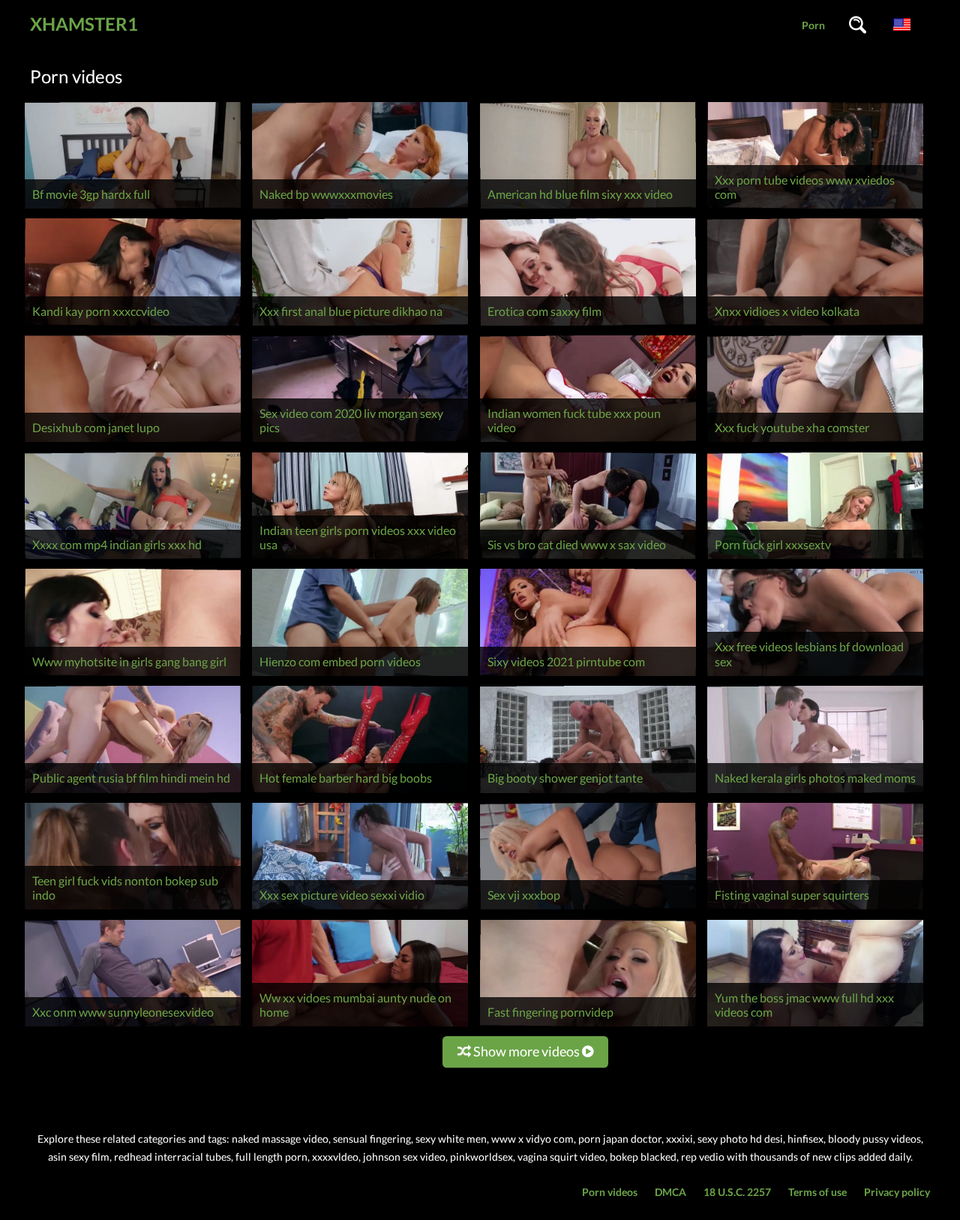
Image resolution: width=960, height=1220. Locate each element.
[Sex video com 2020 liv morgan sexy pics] (360, 441)
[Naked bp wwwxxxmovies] (360, 208)
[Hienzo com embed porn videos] (360, 676)
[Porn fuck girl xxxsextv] (815, 558)
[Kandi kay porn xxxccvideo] (133, 325)
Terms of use (817, 1191)
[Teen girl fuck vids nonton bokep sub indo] (133, 909)
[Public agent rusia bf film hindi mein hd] (133, 793)
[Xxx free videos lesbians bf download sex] (815, 676)
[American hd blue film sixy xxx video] (588, 208)
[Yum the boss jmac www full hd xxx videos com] (815, 1026)
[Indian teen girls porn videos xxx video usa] (360, 558)
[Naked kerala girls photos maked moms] (815, 793)
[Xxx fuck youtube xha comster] (815, 441)
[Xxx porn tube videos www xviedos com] (815, 208)
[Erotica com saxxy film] (588, 325)
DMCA (670, 1191)
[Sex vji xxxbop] (588, 909)
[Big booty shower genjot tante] (588, 793)
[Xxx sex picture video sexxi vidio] (360, 909)
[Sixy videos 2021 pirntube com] (588, 676)
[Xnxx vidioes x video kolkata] (815, 325)
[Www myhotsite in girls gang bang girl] (133, 676)
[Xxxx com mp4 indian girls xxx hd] (133, 558)
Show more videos (526, 1051)
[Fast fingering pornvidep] (588, 1026)
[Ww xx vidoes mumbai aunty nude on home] (360, 1026)
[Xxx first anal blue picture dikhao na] (360, 325)
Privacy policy (897, 1191)
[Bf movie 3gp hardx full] (133, 208)
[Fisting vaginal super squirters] (815, 909)
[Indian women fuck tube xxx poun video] (588, 441)
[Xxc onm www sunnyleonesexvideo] (133, 1026)
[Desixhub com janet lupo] (133, 441)
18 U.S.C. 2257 (737, 1191)
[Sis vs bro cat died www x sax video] (588, 558)
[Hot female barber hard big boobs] (360, 793)
